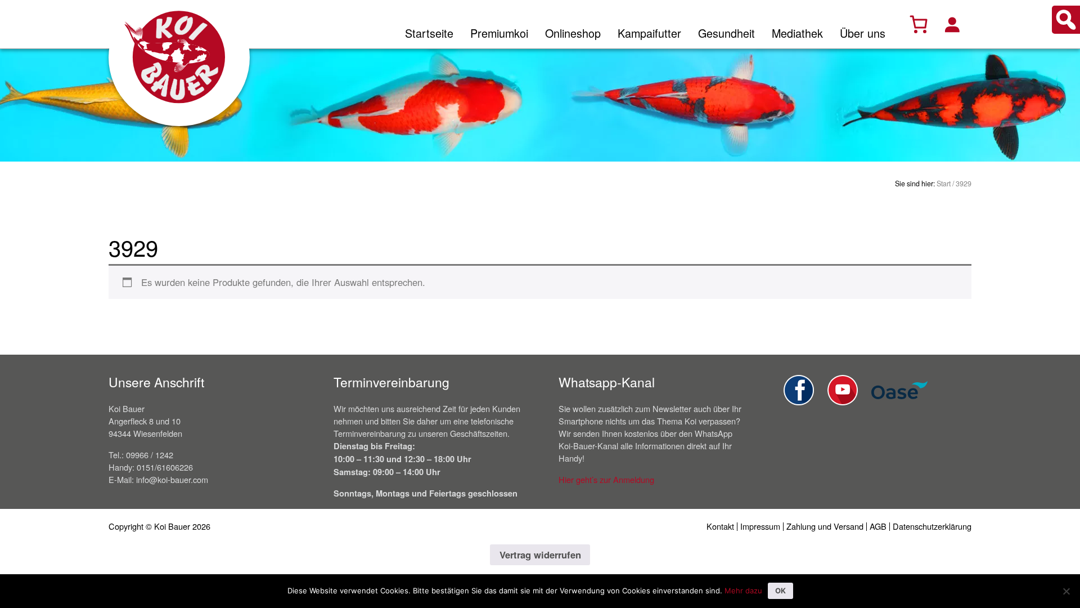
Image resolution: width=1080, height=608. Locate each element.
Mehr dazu (743, 590)
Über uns (862, 33)
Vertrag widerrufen (540, 554)
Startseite (429, 33)
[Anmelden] (951, 24)
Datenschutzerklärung (932, 526)
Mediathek (797, 33)
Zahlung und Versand (824, 526)
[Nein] (1066, 591)
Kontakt (720, 526)
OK (780, 590)
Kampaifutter (649, 33)
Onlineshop (573, 33)
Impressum (760, 526)
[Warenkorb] (918, 24)
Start (944, 183)
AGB (878, 526)
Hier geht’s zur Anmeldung (606, 479)
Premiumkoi (499, 33)
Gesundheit (726, 33)
